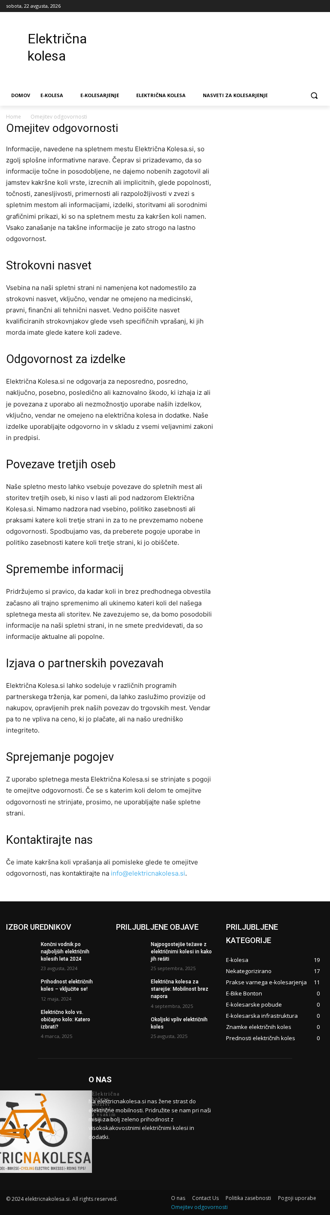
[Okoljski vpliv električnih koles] (130, 1026)
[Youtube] (319, 6)
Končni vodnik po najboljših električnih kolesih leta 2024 (65, 951)
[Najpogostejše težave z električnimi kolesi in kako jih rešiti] (130, 951)
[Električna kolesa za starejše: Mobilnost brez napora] (130, 988)
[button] (314, 95)
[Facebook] (271, 6)
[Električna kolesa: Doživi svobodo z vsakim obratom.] (41, 1131)
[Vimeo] (307, 6)
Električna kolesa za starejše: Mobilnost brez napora (179, 989)
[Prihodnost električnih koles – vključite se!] (20, 988)
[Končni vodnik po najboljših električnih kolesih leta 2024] (20, 951)
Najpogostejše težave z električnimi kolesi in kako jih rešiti (181, 951)
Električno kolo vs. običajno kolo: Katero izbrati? (65, 1019)
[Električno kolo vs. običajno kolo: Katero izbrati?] (20, 1019)
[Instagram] (283, 6)
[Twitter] (295, 6)
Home (13, 116)
